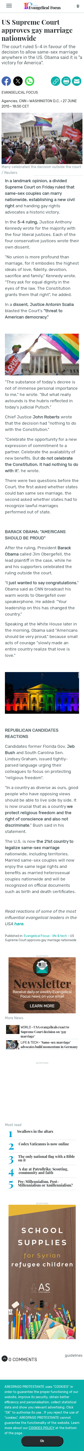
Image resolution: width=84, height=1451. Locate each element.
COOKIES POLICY (41, 1428)
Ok (42, 1441)
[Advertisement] (42, 1092)
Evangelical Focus (20, 92)
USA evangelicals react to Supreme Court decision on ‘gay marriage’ (45, 1031)
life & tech (59, 936)
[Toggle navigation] (10, 6)
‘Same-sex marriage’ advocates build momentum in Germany (49, 1044)
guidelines (73, 1355)
